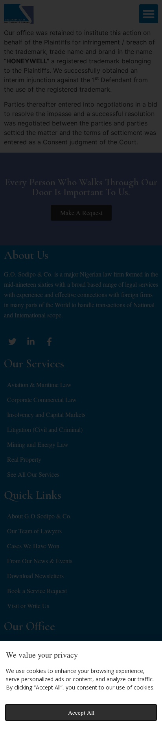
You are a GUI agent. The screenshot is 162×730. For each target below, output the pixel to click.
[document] (81, 365)
